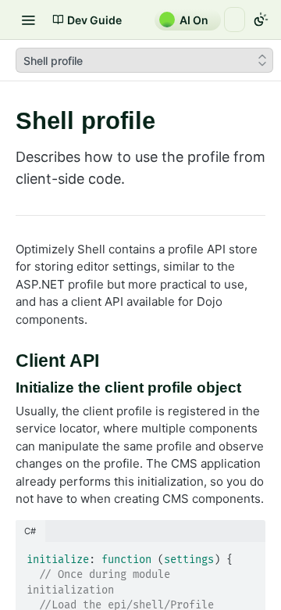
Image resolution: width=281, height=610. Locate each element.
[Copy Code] (246, 555)
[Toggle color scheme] (260, 19)
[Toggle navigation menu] (28, 19)
